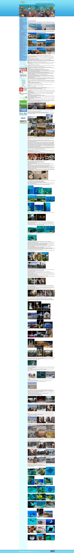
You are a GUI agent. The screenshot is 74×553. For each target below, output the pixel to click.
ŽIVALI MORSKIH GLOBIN (23, 56)
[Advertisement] (41, 548)
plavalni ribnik (23, 82)
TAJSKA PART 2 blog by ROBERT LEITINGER (23, 48)
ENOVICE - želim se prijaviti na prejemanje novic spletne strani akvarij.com (25, 89)
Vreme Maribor (25, 65)
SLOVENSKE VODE (22, 37)
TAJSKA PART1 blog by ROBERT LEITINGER (22, 42)
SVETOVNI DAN (22, 38)
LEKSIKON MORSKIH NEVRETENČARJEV (22, 33)
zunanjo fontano (23, 83)
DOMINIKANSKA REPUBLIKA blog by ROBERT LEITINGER (23, 44)
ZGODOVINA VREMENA (23, 60)
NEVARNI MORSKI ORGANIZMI (22, 55)
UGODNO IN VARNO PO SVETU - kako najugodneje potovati (23, 54)
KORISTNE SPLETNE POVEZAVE (22, 26)
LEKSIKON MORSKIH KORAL (23, 32)
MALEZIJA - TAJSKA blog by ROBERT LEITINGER (23, 51)
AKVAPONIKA (21, 27)
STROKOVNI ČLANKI (22, 59)
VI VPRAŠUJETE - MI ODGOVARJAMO (22, 28)
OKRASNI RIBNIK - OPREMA (23, 24)
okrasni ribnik (23, 81)
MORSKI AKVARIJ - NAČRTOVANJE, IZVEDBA (23, 22)
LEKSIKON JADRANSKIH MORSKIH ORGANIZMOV (23, 35)
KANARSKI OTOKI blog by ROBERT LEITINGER (23, 47)
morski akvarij (23, 80)
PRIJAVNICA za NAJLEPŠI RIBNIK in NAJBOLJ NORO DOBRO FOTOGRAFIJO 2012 (23, 75)
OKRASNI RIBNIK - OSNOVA (23, 23)
